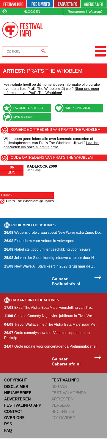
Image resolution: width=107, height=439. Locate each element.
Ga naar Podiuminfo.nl (66, 281)
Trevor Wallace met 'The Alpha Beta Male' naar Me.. (50, 324)
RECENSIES (62, 411)
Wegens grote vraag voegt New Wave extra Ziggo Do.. (53, 232)
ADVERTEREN (17, 399)
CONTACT (13, 411)
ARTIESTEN (62, 399)
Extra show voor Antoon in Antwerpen (39, 241)
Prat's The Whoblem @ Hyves (30, 201)
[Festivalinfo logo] (22, 30)
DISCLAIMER (16, 386)
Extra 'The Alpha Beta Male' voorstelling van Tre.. (48, 308)
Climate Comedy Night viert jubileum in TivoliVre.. (49, 316)
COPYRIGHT (15, 380)
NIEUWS (59, 386)
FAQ (8, 430)
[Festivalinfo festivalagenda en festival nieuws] (13, 4)
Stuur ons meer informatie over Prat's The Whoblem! (51, 91)
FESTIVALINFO (65, 380)
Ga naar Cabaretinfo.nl (66, 361)
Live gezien (22, 116)
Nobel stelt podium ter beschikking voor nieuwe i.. (49, 249)
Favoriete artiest (28, 107)
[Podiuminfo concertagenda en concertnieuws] (40, 4)
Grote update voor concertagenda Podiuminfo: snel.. (51, 346)
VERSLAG (60, 405)
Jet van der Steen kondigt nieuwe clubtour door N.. (50, 258)
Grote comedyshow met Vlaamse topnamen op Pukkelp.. (47, 335)
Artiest (13, 71)
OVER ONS (14, 418)
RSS (8, 424)
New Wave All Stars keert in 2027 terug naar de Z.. (49, 266)
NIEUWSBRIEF (17, 393)
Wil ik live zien (77, 107)
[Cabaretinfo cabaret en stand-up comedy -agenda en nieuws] (67, 4)
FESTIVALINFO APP (22, 405)
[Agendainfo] (94, 4)
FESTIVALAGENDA (68, 393)
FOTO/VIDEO (63, 418)
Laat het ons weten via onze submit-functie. (51, 145)
